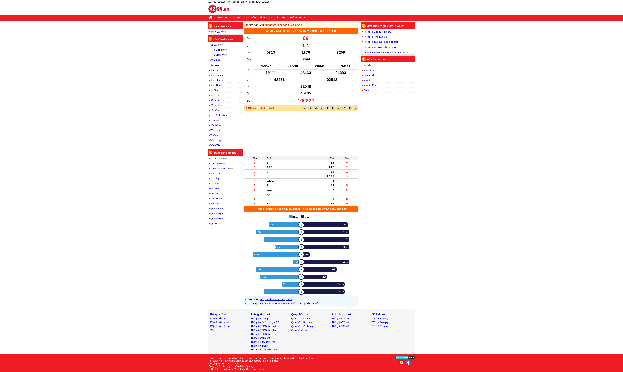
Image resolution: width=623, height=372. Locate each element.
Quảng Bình (216, 208)
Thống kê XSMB (340, 318)
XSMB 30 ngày (380, 318)
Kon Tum (215, 163)
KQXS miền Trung (220, 326)
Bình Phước (216, 80)
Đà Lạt (213, 44)
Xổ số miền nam (223, 39)
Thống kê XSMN (340, 322)
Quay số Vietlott (299, 330)
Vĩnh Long (215, 140)
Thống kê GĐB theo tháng (264, 330)
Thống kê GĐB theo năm (264, 334)
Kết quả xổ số (218, 314)
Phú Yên (214, 203)
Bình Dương (216, 75)
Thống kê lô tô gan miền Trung (283, 25)
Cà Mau (214, 90)
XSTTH (280, 31)
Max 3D (368, 80)
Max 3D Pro (370, 85)
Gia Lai (214, 193)
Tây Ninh (215, 130)
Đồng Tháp (216, 105)
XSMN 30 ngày (380, 322)
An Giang (215, 60)
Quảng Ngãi (216, 213)
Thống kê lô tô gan (260, 318)
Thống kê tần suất (260, 338)
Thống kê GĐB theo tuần (264, 326)
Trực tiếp (249, 17)
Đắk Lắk (214, 183)
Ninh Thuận (216, 198)
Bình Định (215, 173)
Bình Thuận (216, 85)
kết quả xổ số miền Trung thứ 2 (276, 299)
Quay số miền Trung (302, 326)
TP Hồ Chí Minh (218, 115)
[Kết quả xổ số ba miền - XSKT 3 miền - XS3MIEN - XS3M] (218, 9)
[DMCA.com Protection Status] (405, 358)
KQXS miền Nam (219, 322)
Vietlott (281, 17)
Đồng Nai (215, 100)
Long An (214, 120)
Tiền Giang (216, 54)
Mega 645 (369, 70)
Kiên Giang (216, 49)
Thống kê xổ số (260, 314)
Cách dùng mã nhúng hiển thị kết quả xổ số (386, 52)
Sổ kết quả (266, 17)
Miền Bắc (216, 31)
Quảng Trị (215, 223)
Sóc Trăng (215, 125)
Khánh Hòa (216, 158)
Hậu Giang (215, 110)
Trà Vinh (214, 135)
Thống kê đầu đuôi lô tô (263, 341)
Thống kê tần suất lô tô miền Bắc (380, 47)
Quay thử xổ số (300, 314)
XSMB (218, 17)
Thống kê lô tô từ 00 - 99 (264, 349)
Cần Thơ (215, 95)
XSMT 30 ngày (380, 326)
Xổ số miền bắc (223, 26)
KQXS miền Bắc (219, 318)
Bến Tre (214, 70)
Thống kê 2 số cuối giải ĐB (377, 31)
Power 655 (369, 75)
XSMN (228, 17)
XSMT (237, 17)
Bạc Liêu (214, 65)
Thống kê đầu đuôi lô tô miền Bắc (381, 42)
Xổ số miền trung (225, 153)
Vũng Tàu (215, 145)
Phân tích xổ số (341, 314)
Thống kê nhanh (259, 345)
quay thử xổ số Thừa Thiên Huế (275, 303)
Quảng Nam (216, 218)
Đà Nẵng (215, 178)
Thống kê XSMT (340, 326)
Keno (366, 90)
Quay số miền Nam (301, 322)
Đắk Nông (215, 188)
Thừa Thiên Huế (218, 168)
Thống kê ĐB (298, 17)
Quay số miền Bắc (301, 318)
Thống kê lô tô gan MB (375, 36)
